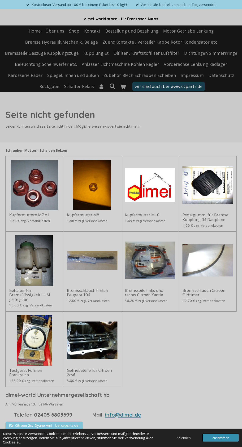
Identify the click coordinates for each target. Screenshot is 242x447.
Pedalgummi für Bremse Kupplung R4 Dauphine (205, 217)
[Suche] (112, 86)
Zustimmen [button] (220, 438)
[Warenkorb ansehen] (122, 86)
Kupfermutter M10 (142, 215)
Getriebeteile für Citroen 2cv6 (89, 372)
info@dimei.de (123, 414)
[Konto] (101, 86)
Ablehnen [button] (184, 438)
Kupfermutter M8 (83, 215)
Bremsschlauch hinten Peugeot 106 (87, 292)
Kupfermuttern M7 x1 (29, 215)
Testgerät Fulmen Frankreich (25, 372)
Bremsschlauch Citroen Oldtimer (203, 292)
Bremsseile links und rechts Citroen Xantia (144, 292)
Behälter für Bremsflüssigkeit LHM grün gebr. (29, 295)
